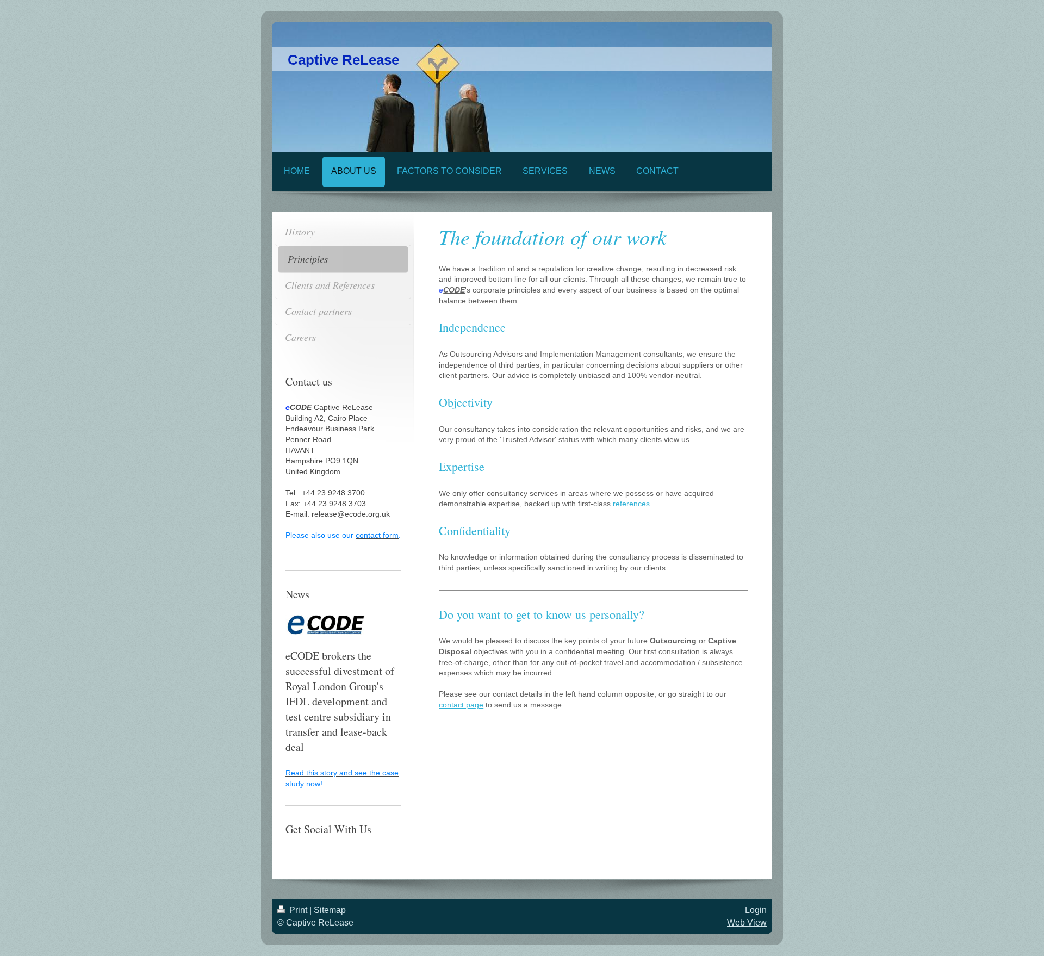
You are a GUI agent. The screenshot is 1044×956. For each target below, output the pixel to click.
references (631, 503)
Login (756, 910)
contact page (461, 704)
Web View (747, 922)
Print (298, 910)
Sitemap (330, 910)
